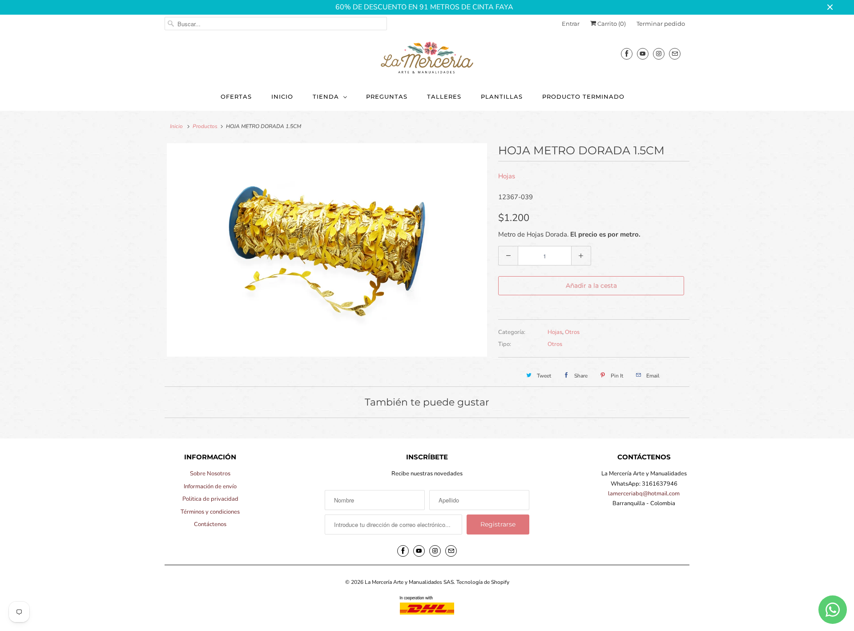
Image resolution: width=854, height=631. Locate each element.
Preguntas (386, 96)
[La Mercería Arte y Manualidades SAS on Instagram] (659, 54)
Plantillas (502, 96)
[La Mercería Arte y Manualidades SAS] (427, 58)
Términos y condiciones (210, 512)
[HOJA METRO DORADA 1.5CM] (327, 250)
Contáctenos (210, 524)
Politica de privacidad (210, 499)
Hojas (506, 176)
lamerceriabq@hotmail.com (644, 494)
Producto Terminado (583, 96)
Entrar (571, 23)
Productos (205, 126)
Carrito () (611, 23)
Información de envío (210, 486)
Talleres (444, 96)
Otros (572, 332)
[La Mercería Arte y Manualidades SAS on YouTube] (643, 54)
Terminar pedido (660, 23)
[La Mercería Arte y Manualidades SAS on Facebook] (626, 54)
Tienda (326, 96)
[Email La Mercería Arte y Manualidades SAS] (675, 54)
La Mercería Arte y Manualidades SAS (409, 582)
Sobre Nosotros (210, 474)
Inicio (282, 96)
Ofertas (236, 96)
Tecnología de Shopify (482, 582)
